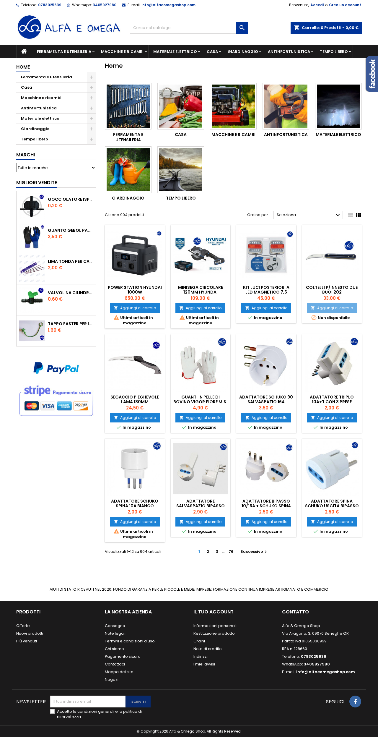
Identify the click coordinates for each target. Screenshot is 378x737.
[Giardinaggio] (128, 169)
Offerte (23, 626)
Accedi (317, 4)
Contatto (295, 611)
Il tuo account (213, 611)
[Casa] (180, 106)
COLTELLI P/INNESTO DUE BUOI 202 (332, 289)
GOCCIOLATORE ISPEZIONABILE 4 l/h (70, 199)
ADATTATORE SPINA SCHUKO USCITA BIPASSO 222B (332, 506)
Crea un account (345, 4)
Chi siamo (114, 649)
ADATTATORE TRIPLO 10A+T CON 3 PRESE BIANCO (332, 401)
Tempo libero (334, 51)
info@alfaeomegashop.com (168, 4)
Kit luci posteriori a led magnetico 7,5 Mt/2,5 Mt (266, 292)
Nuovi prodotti (29, 633)
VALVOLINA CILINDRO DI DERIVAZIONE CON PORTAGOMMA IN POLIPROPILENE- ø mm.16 (70, 292)
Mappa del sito (119, 672)
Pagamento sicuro (123, 656)
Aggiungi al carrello (135, 307)
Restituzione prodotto (214, 633)
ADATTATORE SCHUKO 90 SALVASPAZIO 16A (266, 399)
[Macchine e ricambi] (233, 106)
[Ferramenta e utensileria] (128, 106)
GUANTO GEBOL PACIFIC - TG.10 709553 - (70, 230)
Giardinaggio (243, 51)
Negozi (111, 679)
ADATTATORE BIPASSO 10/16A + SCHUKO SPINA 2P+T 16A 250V (266, 506)
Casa (212, 51)
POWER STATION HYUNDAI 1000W (135, 289)
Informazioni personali (215, 626)
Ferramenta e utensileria (64, 51)
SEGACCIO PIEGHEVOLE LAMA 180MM (134, 399)
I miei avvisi (204, 664)
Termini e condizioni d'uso (130, 641)
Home (23, 67)
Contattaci (115, 664)
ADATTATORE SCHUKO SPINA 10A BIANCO (134, 503)
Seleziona (309, 215)
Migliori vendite (36, 182)
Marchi (25, 154)
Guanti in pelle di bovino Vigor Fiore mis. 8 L (200, 401)
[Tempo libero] (180, 169)
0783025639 (49, 4)
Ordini (199, 641)
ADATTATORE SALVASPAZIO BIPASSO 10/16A (200, 506)
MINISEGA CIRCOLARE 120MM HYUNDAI (200, 289)
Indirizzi (200, 656)
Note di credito (207, 649)
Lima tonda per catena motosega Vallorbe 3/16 (70, 261)
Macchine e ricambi (122, 51)
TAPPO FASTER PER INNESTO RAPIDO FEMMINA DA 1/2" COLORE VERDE (70, 323)
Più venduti (26, 641)
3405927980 (104, 4)
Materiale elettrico (175, 51)
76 (231, 551)
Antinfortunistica (289, 51)
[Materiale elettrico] (338, 106)
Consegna (115, 626)
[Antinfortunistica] (286, 106)
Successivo (254, 551)
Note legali (115, 633)
